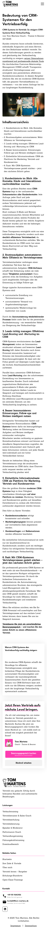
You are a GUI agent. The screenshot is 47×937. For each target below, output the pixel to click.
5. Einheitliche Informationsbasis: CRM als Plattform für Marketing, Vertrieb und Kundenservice (23, 159)
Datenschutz (31, 925)
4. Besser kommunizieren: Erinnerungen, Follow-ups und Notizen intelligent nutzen (23, 151)
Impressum (15, 925)
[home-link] (10, 4)
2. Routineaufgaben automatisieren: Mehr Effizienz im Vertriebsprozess (23, 138)
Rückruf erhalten (23, 763)
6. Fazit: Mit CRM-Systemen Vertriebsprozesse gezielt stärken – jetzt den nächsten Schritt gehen (23, 168)
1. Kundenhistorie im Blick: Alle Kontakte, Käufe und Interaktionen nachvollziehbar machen (23, 131)
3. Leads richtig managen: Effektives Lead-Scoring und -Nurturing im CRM (24, 145)
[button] (42, 4)
